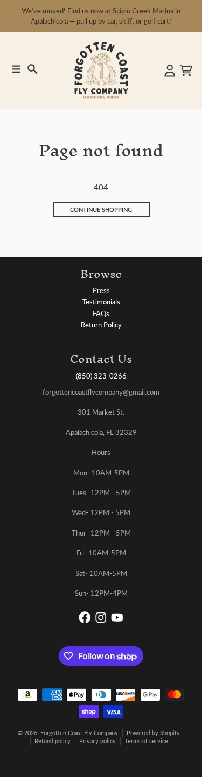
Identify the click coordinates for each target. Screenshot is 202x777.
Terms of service (146, 740)
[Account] (170, 71)
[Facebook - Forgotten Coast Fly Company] (85, 617)
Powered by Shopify (153, 732)
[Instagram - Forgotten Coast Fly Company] (101, 617)
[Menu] (16, 69)
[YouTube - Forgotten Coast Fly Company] (117, 617)
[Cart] (186, 71)
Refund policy (52, 740)
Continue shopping (101, 209)
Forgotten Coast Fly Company (79, 732)
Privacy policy (97, 740)
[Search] (32, 69)
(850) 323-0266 (101, 376)
